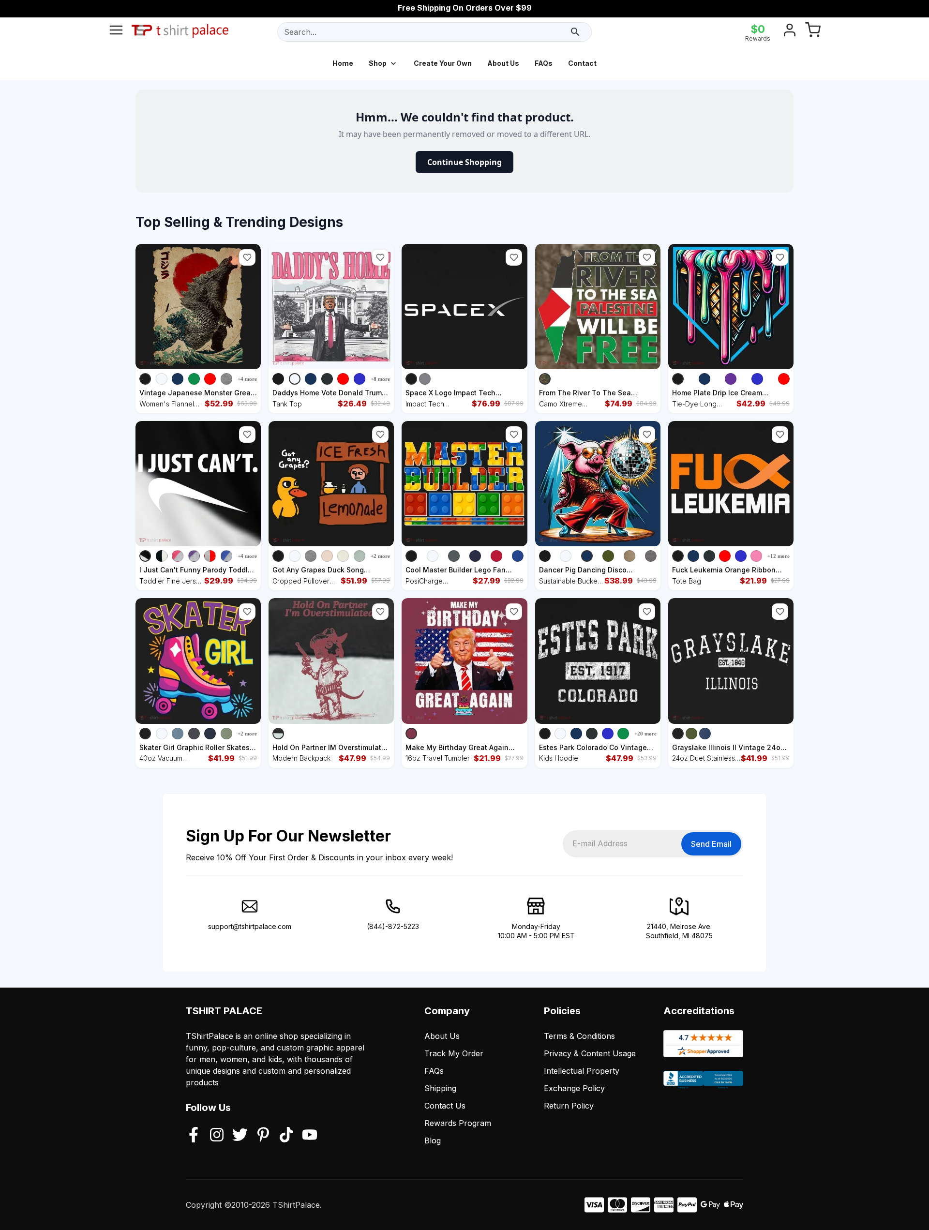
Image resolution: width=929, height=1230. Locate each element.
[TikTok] (286, 1135)
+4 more (247, 379)
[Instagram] (217, 1135)
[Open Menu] (116, 31)
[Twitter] (240, 1135)
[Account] (789, 31)
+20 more (645, 733)
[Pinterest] (263, 1135)
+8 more (380, 379)
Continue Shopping (464, 162)
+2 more (380, 556)
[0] (812, 31)
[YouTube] (309, 1135)
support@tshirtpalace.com (249, 926)
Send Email (711, 844)
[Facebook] (193, 1135)
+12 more (778, 556)
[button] (247, 257)
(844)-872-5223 (393, 926)
